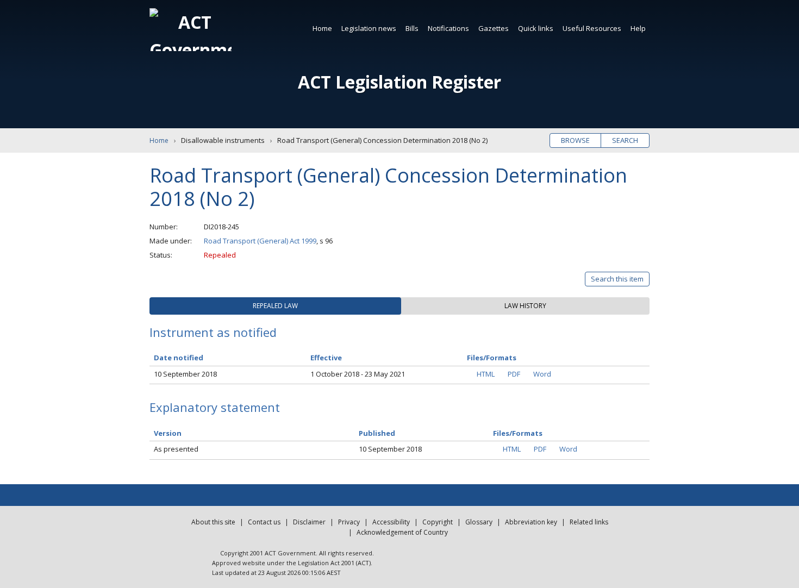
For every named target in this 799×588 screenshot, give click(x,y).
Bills (412, 28)
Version (168, 433)
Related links (589, 522)
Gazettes (493, 28)
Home (322, 28)
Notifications (448, 28)
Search (625, 140)
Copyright (437, 522)
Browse (575, 140)
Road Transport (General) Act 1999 (260, 241)
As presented (176, 449)
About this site (213, 522)
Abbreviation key (531, 522)
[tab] (275, 306)
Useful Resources (592, 28)
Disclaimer (309, 522)
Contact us (264, 522)
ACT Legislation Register (399, 81)
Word (542, 374)
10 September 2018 (185, 374)
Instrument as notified (213, 332)
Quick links (535, 28)
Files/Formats (517, 433)
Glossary (478, 522)
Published (377, 433)
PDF (514, 374)
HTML (486, 374)
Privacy (349, 522)
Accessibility (391, 522)
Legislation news (368, 28)
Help (638, 28)
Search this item (617, 279)
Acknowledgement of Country (402, 532)
